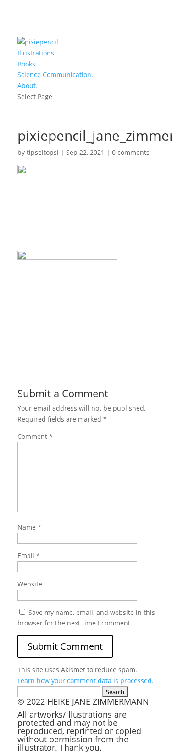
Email (28, 555)
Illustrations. (36, 53)
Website (29, 584)
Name (29, 527)
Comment (35, 436)
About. (27, 85)
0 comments (131, 152)
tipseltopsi (43, 152)
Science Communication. (55, 74)
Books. (27, 64)
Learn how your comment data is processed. (85, 680)
